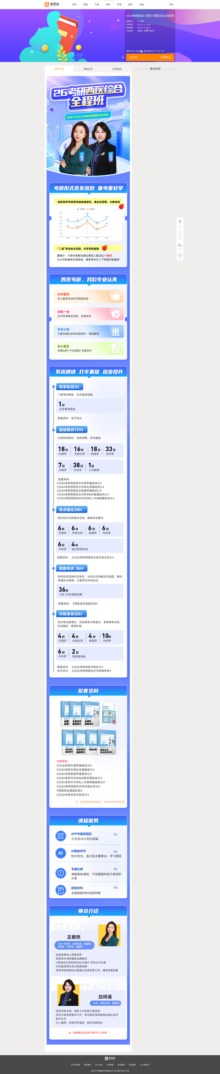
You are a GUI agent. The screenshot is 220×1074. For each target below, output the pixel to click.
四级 (85, 4)
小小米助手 (144, 1065)
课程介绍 (59, 69)
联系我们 (87, 1065)
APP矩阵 (110, 1065)
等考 (119, 4)
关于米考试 (75, 1065)
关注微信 (132, 1065)
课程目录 (88, 69)
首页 (74, 4)
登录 (171, 4)
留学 (130, 4)
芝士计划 (99, 1065)
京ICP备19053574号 (121, 1071)
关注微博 (121, 1065)
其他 (141, 4)
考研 (108, 4)
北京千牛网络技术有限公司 (102, 1071)
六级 (97, 4)
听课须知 (117, 69)
